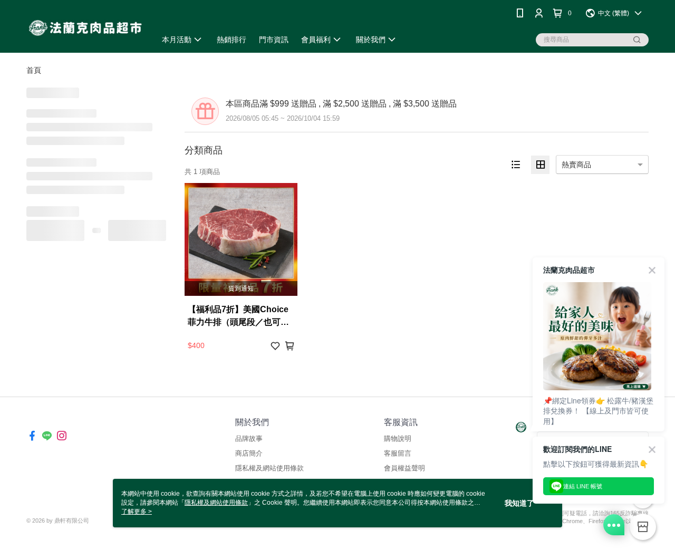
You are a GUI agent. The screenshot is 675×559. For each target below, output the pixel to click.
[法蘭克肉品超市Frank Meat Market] (84, 28)
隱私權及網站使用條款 (269, 468)
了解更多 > (136, 511)
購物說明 (397, 438)
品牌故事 (249, 438)
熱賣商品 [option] (576, 164)
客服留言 (397, 453)
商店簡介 (249, 453)
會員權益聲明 (404, 468)
